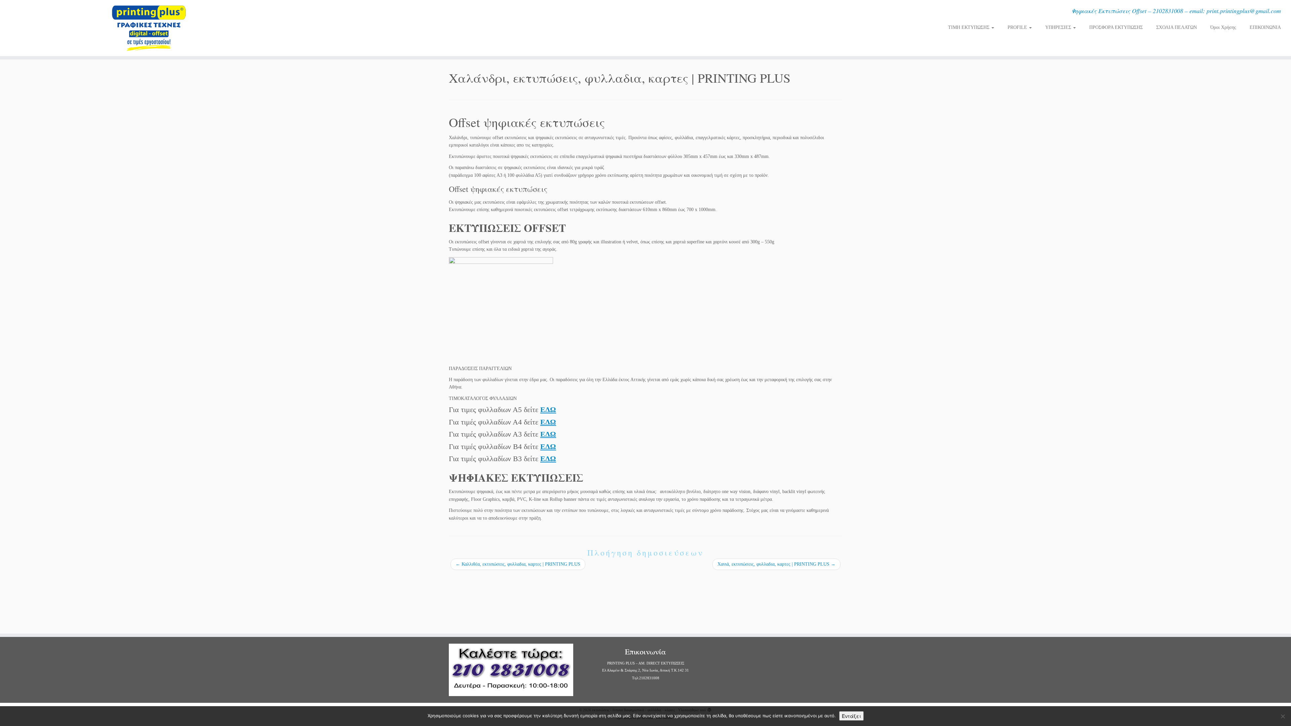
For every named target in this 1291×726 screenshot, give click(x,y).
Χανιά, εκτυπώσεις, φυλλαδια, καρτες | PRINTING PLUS (776, 564)
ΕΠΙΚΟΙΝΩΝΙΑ (1265, 27)
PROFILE (1018, 27)
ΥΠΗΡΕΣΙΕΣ (1058, 27)
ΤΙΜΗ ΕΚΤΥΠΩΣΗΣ (969, 27)
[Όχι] (1282, 716)
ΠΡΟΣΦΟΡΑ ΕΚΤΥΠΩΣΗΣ (1116, 27)
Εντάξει (851, 716)
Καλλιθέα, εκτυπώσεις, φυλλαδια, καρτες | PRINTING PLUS (518, 564)
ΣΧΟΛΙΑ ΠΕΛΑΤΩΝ (1176, 27)
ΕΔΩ (548, 409)
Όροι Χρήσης (1223, 27)
